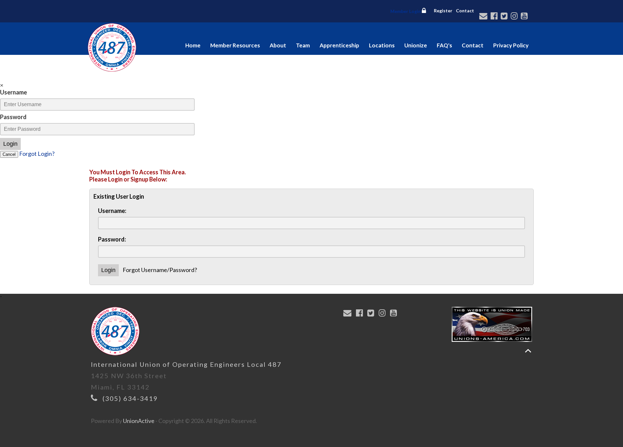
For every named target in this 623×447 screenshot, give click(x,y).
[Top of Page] (528, 350)
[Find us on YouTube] (525, 16)
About (278, 45)
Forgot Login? (37, 153)
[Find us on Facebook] (495, 16)
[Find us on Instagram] (515, 16)
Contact (465, 10)
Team (303, 45)
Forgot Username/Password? (160, 269)
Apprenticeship (339, 45)
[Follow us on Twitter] (505, 16)
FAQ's (444, 45)
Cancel (9, 154)
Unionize (415, 45)
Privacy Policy (511, 45)
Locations (382, 45)
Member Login (406, 11)
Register (443, 10)
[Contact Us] (484, 16)
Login (10, 144)
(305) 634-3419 (130, 398)
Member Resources (235, 45)
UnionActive (138, 420)
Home (193, 45)
